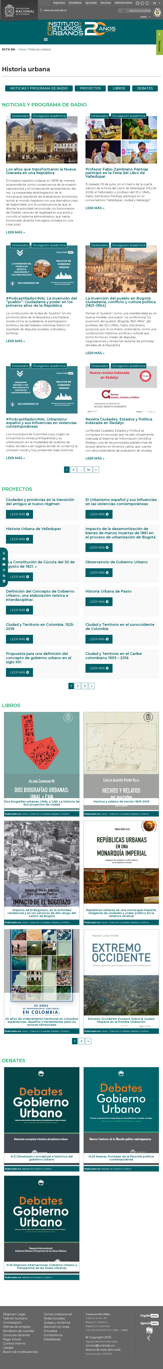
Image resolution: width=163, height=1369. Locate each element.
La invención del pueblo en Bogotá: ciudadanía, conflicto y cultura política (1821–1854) (120, 302)
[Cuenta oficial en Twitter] (142, 3)
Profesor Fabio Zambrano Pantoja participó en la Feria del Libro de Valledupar (116, 173)
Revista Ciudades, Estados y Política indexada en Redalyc (118, 421)
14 (88, 469)
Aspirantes (59, 2)
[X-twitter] (4, 553)
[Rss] (4, 575)
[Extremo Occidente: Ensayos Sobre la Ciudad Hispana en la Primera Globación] (121, 978)
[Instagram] (4, 570)
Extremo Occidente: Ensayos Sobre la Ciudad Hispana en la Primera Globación (121, 1020)
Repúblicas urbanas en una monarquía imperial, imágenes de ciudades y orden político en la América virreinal (121, 913)
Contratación (12, 1322)
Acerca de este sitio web (103, 1349)
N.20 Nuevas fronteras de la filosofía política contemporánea (121, 1158)
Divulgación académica (49, 116)
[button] (45, 39)
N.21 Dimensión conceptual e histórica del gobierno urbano (42, 1158)
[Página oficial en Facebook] (138, 3)
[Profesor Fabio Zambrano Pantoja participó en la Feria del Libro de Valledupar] (121, 140)
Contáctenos (53, 1335)
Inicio (22, 49)
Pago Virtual (12, 1339)
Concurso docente (16, 1335)
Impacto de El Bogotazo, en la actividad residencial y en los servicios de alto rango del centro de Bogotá (42, 913)
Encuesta (50, 1331)
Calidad (8, 1347)
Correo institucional (58, 1314)
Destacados (20, 116)
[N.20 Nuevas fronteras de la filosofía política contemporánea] (121, 1116)
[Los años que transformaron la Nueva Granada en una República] (42, 140)
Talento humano (15, 1318)
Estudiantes (75, 2)
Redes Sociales (54, 1318)
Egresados (91, 2)
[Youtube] (4, 564)
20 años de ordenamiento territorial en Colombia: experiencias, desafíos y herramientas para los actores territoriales (42, 1022)
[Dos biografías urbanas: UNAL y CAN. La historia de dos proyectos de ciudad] (41, 761)
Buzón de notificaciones (20, 1352)
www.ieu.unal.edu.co (55, 10)
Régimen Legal (14, 1314)
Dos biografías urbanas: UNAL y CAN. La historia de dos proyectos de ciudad (41, 803)
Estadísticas (52, 1339)
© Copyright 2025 (98, 1337)
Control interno (14, 1343)
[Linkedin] (4, 581)
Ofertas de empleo (17, 1327)
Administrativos (123, 2)
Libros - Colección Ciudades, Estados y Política (45, 813)
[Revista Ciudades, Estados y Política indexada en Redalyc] (121, 390)
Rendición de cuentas (18, 1331)
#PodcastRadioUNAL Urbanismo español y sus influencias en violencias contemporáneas (41, 423)
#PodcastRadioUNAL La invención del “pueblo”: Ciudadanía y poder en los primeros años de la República (41, 302)
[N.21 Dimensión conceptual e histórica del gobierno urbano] (41, 1116)
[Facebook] (4, 559)
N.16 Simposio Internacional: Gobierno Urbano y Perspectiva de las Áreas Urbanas (42, 1266)
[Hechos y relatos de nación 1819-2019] (121, 761)
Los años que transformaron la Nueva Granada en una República (41, 171)
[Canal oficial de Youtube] (147, 3)
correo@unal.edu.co (100, 1345)
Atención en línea (56, 1327)
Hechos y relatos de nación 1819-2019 (121, 801)
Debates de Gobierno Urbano (37, 1168)
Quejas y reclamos (57, 1322)
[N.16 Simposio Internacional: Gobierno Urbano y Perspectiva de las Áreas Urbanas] (41, 1225)
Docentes (106, 2)
